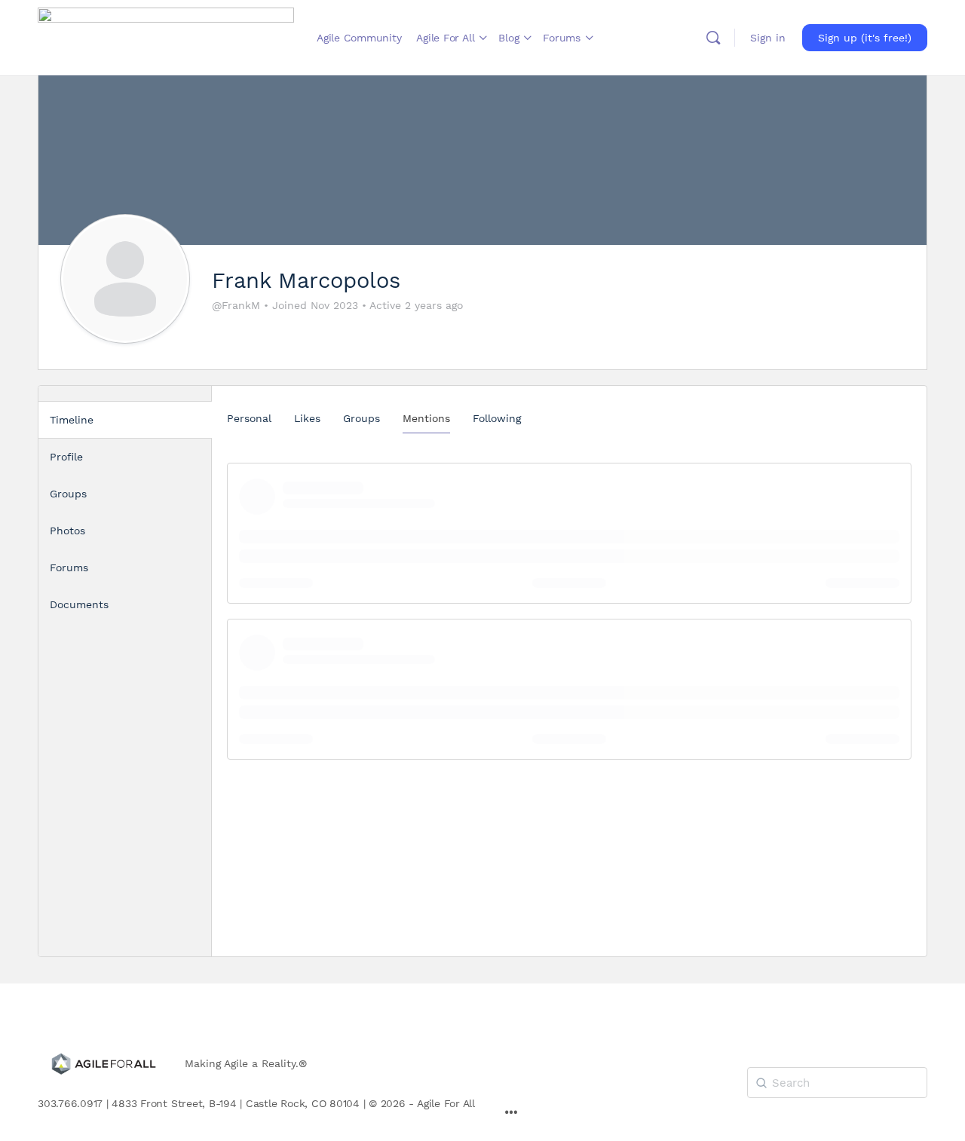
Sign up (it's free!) (864, 38)
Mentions (426, 418)
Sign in (768, 38)
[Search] (713, 38)
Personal (249, 418)
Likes (307, 418)
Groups (361, 418)
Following (497, 418)
